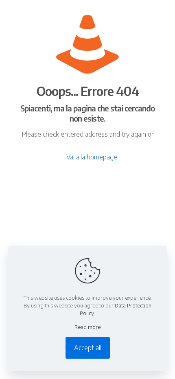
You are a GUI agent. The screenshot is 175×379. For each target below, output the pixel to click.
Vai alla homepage (91, 157)
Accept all (87, 348)
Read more (87, 327)
